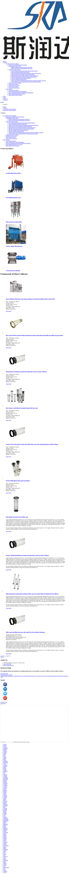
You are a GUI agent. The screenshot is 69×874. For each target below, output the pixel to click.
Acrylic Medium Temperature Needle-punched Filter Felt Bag (24, 71)
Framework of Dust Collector (15, 83)
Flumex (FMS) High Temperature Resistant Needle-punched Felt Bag (26, 73)
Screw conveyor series (13, 84)
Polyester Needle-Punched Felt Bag (18, 79)
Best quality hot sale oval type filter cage (17, 517)
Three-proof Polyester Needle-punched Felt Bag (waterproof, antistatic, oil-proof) (28, 80)
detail (10, 311)
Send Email (3, 703)
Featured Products (4, 674)
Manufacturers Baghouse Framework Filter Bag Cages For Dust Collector (26, 371)
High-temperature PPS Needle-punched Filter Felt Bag (23, 74)
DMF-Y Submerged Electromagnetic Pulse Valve (21, 67)
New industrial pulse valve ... (14, 197)
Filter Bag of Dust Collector (14, 69)
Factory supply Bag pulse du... (14, 246)
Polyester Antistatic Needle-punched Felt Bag (21, 78)
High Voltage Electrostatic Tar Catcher (17, 93)
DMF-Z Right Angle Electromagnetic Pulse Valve (22, 68)
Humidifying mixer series (14, 85)
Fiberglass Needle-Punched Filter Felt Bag (20, 72)
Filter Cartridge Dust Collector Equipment (17, 91)
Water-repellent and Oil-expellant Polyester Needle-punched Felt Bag (26, 81)
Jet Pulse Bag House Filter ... (14, 173)
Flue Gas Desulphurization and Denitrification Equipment (21, 92)
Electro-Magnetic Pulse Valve (30, 676)
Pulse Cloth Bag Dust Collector (15, 95)
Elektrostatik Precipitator (52, 676)
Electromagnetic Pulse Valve (15, 66)
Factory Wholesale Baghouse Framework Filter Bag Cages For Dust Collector (27, 555)
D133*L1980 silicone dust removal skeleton (18, 480)
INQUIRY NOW (4, 673)
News (4, 96)
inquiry (7, 311)
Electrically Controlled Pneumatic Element (18, 65)
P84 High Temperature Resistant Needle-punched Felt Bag (23, 77)
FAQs (4, 97)
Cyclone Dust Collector (14, 90)
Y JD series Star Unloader (14, 87)
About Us (5, 98)
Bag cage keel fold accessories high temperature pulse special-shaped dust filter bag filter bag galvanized (34, 335)
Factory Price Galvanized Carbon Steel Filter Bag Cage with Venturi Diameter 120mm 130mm (32, 444)
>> (5, 656)
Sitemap (10, 674)
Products (5, 62)
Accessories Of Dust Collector (12, 63)
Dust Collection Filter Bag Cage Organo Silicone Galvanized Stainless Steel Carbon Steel (30, 299)
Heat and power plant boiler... (14, 222)
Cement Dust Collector (41, 676)
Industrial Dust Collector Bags (7, 676)
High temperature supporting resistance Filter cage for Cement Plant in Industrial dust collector (32, 593)
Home (4, 61)
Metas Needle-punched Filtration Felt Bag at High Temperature (24, 75)
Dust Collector (9, 89)
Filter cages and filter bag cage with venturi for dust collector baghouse (25, 632)
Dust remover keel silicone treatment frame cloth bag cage (22, 408)
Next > (3, 656)
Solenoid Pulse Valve (18, 676)
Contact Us (5, 99)
